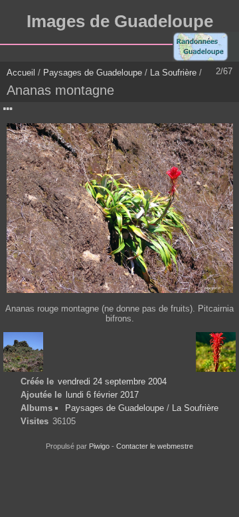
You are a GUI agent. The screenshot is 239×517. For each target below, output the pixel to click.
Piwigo (99, 446)
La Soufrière (173, 73)
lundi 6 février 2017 (102, 395)
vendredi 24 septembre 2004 (112, 381)
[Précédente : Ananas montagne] (23, 352)
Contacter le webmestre (154, 446)
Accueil (21, 73)
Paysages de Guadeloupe (92, 73)
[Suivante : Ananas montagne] (216, 352)
